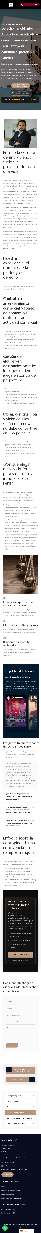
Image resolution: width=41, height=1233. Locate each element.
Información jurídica (8, 1209)
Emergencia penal (14, 1096)
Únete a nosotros (7, 1195)
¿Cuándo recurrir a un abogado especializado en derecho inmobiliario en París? (20, 754)
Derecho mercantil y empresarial (19, 1118)
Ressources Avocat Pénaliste (11, 1199)
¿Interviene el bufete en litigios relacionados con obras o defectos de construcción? (19, 823)
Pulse (3, 1186)
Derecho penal (12, 1101)
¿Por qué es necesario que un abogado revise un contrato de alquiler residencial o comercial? (18, 809)
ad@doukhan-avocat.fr (12, 1166)
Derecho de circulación (16, 1124)
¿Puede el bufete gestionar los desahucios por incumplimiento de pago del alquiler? (19, 796)
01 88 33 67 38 (9, 1162)
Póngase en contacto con (10, 1191)
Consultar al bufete (20, 955)
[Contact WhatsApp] (5, 1228)
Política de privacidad (8, 1213)
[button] (20, 100)
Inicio (3, 24)
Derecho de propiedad (15, 1112)
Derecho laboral (13, 1107)
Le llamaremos (7, 1174)
